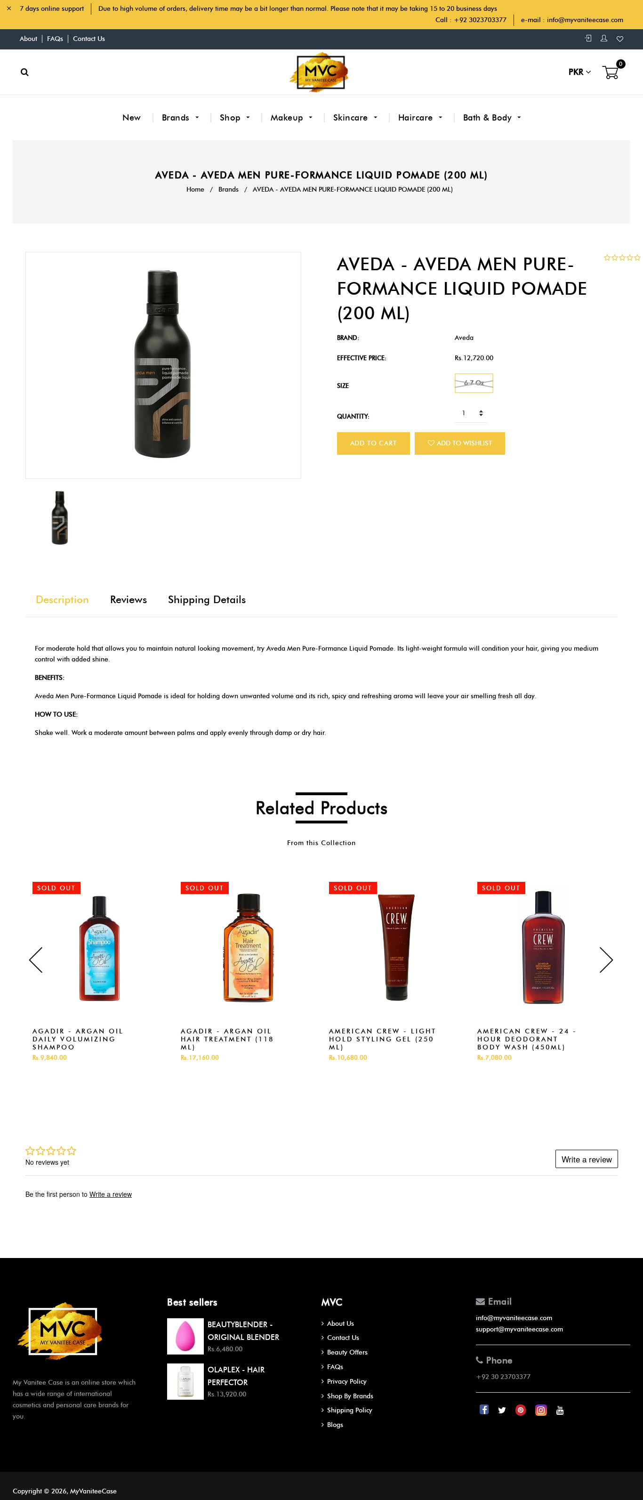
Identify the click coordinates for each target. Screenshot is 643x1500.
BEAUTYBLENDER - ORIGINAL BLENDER (243, 1331)
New (131, 118)
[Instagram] (542, 1410)
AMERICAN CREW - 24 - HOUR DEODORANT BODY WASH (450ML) (527, 1039)
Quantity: (353, 416)
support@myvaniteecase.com (519, 1329)
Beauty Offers (347, 1352)
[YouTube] (560, 1410)
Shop (231, 118)
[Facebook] (485, 1410)
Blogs (335, 1425)
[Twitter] (503, 1410)
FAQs (55, 39)
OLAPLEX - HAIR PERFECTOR (236, 1376)
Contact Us (89, 39)
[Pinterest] (521, 1410)
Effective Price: (361, 358)
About (28, 39)
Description (62, 599)
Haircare (417, 118)
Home (195, 189)
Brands (177, 118)
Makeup (288, 118)
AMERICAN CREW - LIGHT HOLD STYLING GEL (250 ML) (382, 1039)
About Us (340, 1324)
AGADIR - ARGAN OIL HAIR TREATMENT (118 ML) (227, 1039)
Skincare (352, 118)
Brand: (348, 337)
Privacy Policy (347, 1382)
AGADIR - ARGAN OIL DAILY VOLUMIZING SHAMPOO (78, 1039)
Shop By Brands (350, 1396)
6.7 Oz (474, 383)
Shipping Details (207, 599)
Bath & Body (488, 118)
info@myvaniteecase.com (585, 20)
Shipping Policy (349, 1410)
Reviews (128, 599)
